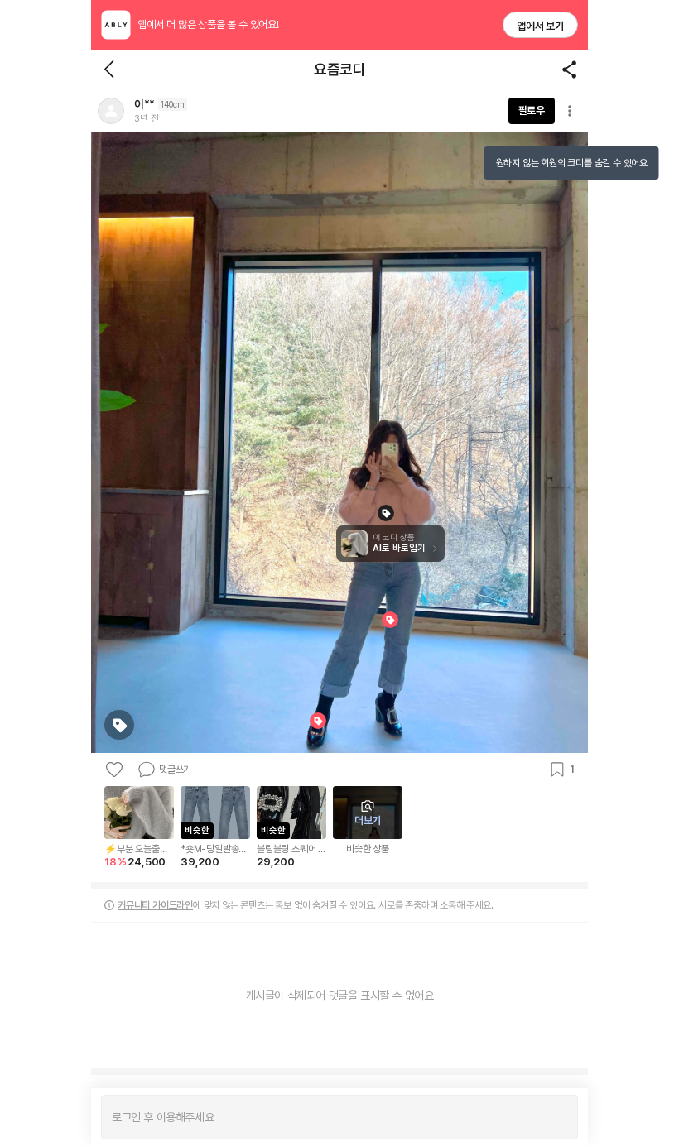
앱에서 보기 (540, 26)
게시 (556, 1117)
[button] (111, 111)
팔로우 (531, 110)
